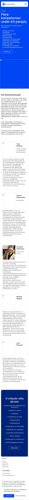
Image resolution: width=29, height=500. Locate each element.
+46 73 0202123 (6, 473)
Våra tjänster (5, 463)
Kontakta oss (5, 464)
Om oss (4, 461)
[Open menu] (25, 4)
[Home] (9, 3)
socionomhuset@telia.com (8, 475)
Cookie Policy (5, 466)
